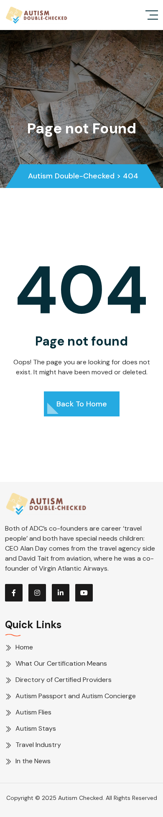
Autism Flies (33, 712)
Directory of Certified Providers (63, 679)
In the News (33, 761)
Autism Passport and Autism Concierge (75, 696)
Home (24, 647)
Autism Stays (35, 728)
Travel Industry (38, 744)
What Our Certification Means (61, 663)
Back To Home (81, 404)
